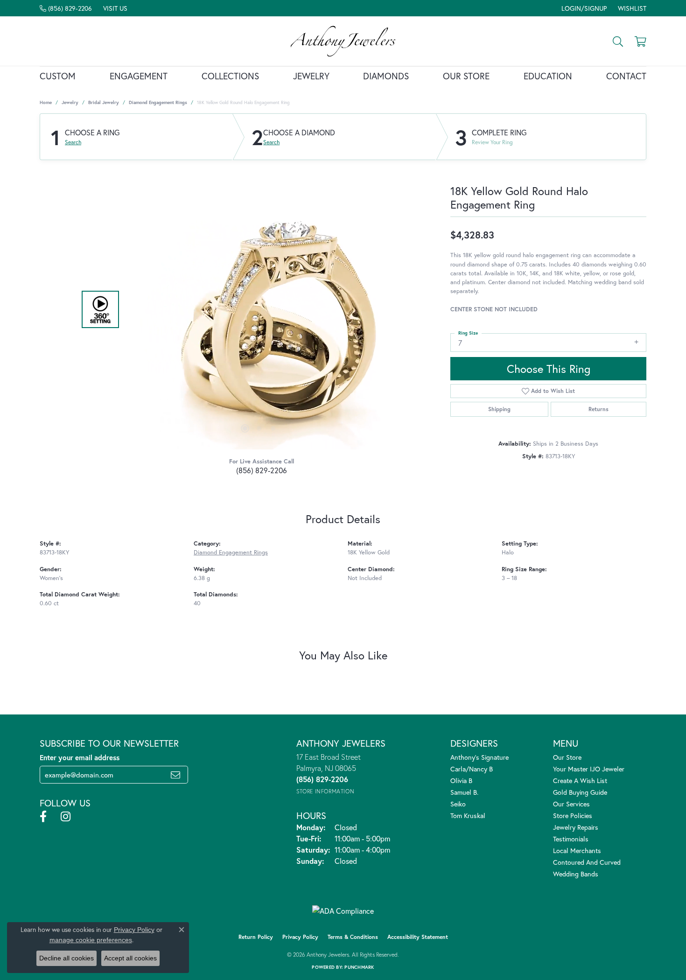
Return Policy (255, 936)
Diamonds (386, 76)
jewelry (70, 102)
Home (46, 102)
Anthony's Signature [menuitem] (479, 757)
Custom (58, 76)
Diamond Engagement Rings (158, 102)
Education (548, 76)
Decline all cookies (66, 958)
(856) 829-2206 (261, 470)
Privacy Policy (300, 936)
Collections (230, 76)
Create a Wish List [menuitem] (580, 780)
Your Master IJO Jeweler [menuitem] (588, 768)
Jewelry (311, 76)
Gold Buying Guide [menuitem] (580, 792)
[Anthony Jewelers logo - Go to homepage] (343, 41)
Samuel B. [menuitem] (464, 792)
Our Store (466, 76)
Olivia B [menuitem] (461, 780)
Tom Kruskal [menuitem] (467, 815)
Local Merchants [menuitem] (577, 850)
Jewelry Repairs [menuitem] (575, 827)
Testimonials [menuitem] (570, 838)
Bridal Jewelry (103, 102)
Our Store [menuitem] (567, 757)
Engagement (139, 76)
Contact (626, 76)
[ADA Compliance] (343, 911)
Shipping (499, 409)
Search (73, 142)
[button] (583, 8)
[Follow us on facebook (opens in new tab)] (43, 816)
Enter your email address (79, 757)
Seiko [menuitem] (458, 803)
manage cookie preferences (90, 940)
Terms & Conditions (353, 936)
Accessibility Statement (417, 936)
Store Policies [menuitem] (572, 815)
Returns (598, 409)
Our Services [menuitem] (571, 803)
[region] (259, 309)
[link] (66, 8)
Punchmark (359, 967)
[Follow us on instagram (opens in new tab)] (65, 816)
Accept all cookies (130, 958)
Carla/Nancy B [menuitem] (471, 768)
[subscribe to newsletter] (175, 774)
